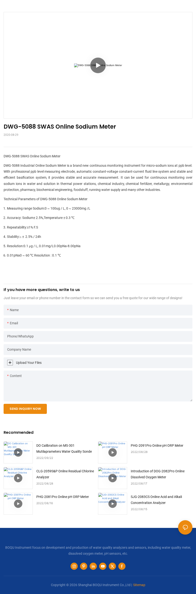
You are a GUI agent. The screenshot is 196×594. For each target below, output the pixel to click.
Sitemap (139, 585)
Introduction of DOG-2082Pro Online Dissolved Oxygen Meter (158, 474)
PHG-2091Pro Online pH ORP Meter (157, 445)
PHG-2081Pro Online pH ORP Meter (62, 497)
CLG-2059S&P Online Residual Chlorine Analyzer (65, 474)
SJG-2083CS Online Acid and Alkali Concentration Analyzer (156, 500)
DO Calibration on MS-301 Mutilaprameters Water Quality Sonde (64, 448)
